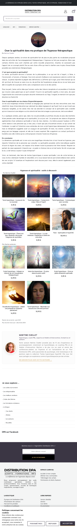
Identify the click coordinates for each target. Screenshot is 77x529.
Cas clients (9, 411)
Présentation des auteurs (12, 501)
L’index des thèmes (9, 399)
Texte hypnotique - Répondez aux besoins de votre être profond (38, 307)
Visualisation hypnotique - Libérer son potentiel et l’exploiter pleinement (13, 308)
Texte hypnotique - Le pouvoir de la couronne (13, 201)
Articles (8, 415)
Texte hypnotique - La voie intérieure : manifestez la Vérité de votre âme (38, 235)
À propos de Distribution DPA (13, 499)
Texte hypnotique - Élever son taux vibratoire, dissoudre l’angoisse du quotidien (13, 235)
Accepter (68, 523)
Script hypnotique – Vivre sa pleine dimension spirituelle (63, 272)
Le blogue (6, 407)
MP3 (14, 27)
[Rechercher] (70, 18)
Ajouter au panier (15, 195)
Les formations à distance (11, 403)
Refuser (53, 524)
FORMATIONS (22, 27)
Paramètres (36, 524)
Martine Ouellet (9, 53)
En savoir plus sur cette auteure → (35, 360)
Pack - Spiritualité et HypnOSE (63, 233)
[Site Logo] (33, 11)
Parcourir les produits (11, 503)
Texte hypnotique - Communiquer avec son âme (63, 201)
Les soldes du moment (10, 387)
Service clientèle (46, 499)
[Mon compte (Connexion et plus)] (66, 11)
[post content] (13, 185)
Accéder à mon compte (48, 473)
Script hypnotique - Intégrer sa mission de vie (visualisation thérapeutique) (13, 273)
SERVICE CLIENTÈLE (34, 27)
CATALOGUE (6, 27)
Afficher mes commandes (49, 475)
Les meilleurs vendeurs (10, 395)
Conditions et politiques (11, 506)
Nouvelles (9, 422)
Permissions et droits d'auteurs (51, 480)
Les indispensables (9, 391)
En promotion (45, 506)
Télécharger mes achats (48, 478)
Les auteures (10, 419)
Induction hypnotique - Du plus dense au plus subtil (38, 272)
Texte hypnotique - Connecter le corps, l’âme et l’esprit (38, 201)
